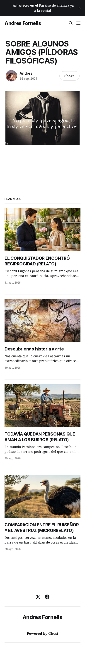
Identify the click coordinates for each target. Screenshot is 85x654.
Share (69, 75)
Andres (25, 73)
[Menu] (78, 23)
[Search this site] (70, 23)
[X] (38, 597)
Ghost (53, 633)
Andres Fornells (23, 23)
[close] (79, 8)
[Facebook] (47, 597)
